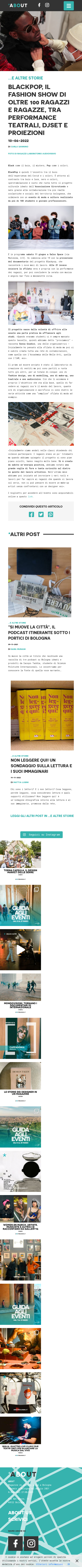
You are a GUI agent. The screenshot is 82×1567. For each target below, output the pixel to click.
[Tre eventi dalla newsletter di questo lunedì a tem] (20, 1304)
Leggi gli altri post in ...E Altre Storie (42, 816)
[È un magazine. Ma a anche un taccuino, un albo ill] (20, 1082)
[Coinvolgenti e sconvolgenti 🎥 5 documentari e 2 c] (20, 994)
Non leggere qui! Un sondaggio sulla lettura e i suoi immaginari (41, 766)
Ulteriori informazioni (49, 1564)
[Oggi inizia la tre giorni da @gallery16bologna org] (20, 1215)
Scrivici (18, 1519)
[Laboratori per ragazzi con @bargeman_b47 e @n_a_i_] (20, 1437)
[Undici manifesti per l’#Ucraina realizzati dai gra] (20, 1171)
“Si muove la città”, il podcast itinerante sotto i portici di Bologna (39, 632)
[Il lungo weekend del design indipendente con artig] (20, 861)
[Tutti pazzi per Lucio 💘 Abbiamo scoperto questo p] (20, 1392)
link (30, 496)
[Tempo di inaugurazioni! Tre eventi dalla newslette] (20, 905)
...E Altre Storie (25, 77)
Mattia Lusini (21, 782)
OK (69, 1564)
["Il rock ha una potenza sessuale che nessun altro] (20, 1038)
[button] (69, 5)
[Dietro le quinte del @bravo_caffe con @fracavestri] (20, 949)
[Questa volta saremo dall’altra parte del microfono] (20, 1260)
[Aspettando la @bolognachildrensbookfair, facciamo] (20, 1127)
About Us (19, 1512)
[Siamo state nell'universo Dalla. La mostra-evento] (20, 1348)
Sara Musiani (18, 649)
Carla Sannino (19, 146)
